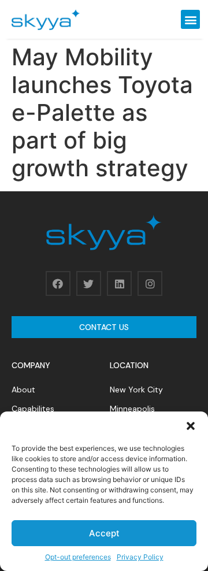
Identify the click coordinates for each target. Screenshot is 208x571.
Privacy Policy (140, 557)
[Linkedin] (119, 283)
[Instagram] (150, 283)
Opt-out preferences (78, 557)
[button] (190, 426)
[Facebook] (58, 283)
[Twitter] (88, 283)
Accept (104, 533)
